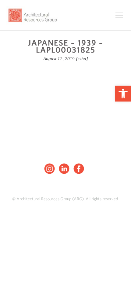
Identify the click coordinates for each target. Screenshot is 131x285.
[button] (123, 94)
